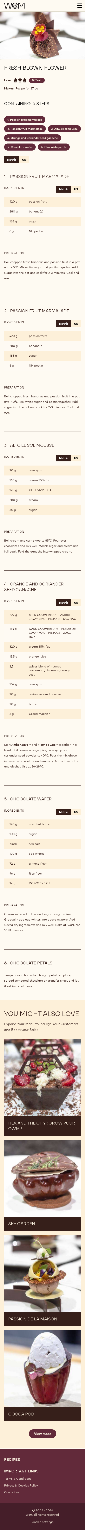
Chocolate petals (55, 147)
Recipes (12, 1459)
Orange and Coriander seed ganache (34, 138)
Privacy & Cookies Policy (21, 1485)
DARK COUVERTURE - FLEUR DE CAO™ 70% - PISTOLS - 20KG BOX (52, 633)
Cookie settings (42, 1522)
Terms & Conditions (17, 1479)
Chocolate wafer (21, 147)
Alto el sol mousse (66, 128)
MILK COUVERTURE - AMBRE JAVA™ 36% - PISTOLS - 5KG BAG (52, 617)
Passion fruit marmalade (26, 119)
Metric (11, 160)
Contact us (11, 1492)
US (24, 160)
